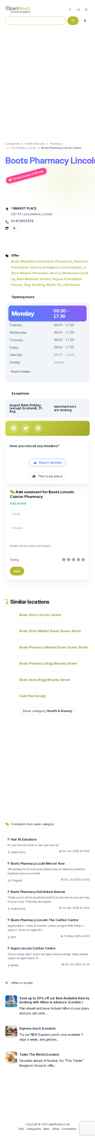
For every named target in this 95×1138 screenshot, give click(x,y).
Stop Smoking (34, 285)
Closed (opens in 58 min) (28, 175)
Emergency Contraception (62, 267)
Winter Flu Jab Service (63, 285)
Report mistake (20, 371)
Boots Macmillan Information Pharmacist (41, 261)
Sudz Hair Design (32, 696)
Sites (46, 1128)
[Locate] (85, 21)
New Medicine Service (34, 279)
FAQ (21, 1128)
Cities (55, 1128)
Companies (69, 1128)
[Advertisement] (47, 79)
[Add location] (70, 10)
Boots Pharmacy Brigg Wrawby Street (48, 663)
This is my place (50, 476)
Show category (47, 711)
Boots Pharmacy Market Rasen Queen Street (53, 647)
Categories (34, 1128)
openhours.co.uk (59, 1124)
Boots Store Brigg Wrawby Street (44, 680)
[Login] (78, 10)
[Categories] (86, 10)
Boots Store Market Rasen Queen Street (50, 631)
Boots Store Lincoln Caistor (40, 615)
